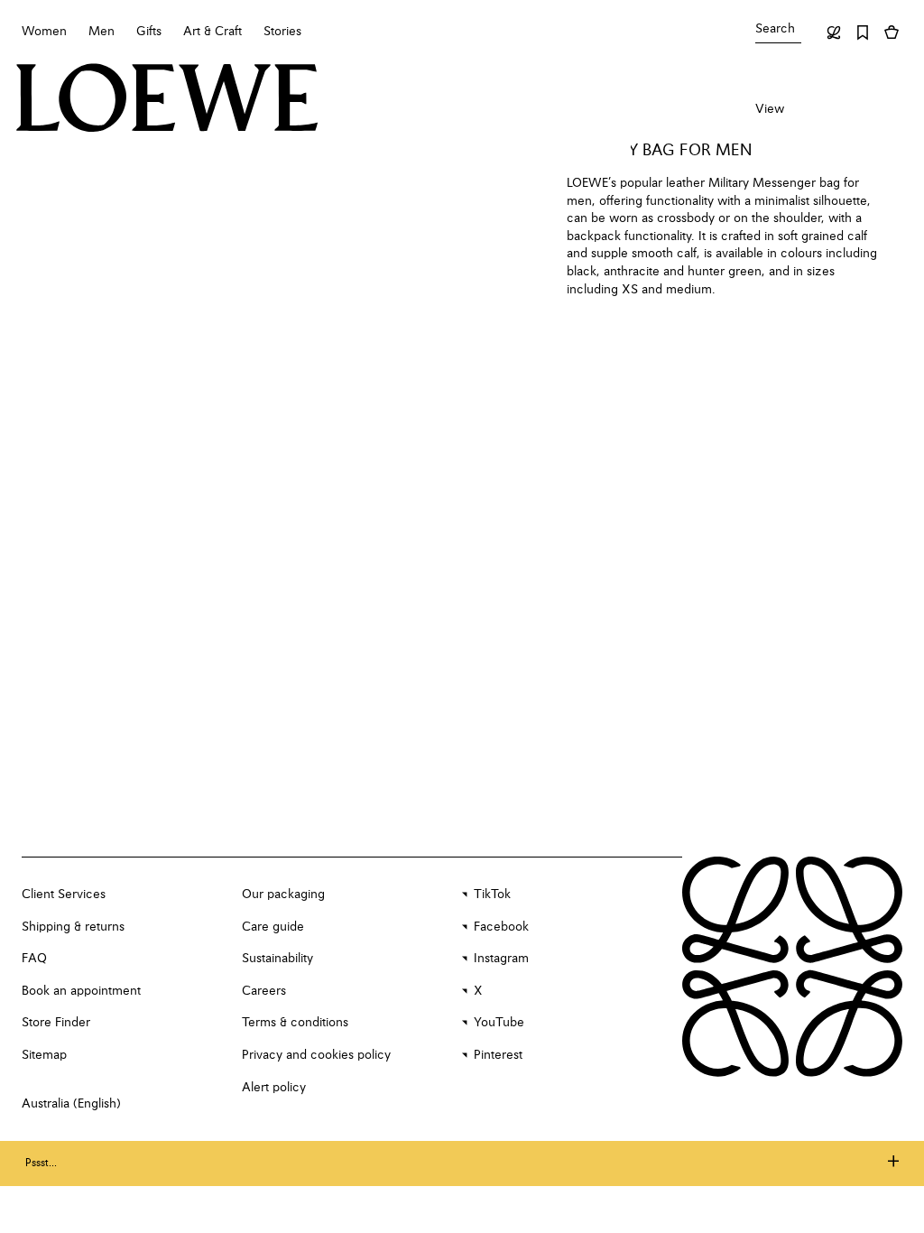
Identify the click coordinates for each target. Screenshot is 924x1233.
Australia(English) (71, 1104)
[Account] (834, 32)
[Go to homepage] (167, 99)
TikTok (492, 894)
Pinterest (498, 1055)
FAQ (34, 958)
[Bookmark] (862, 32)
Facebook (501, 927)
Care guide (273, 927)
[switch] (769, 110)
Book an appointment (81, 991)
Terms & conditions (295, 1022)
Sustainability (277, 958)
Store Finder (56, 1022)
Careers (264, 991)
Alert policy (274, 1087)
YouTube (499, 1022)
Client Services (64, 894)
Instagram (501, 958)
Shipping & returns (73, 927)
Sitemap (44, 1055)
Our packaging (283, 894)
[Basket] (891, 32)
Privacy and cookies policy (316, 1055)
